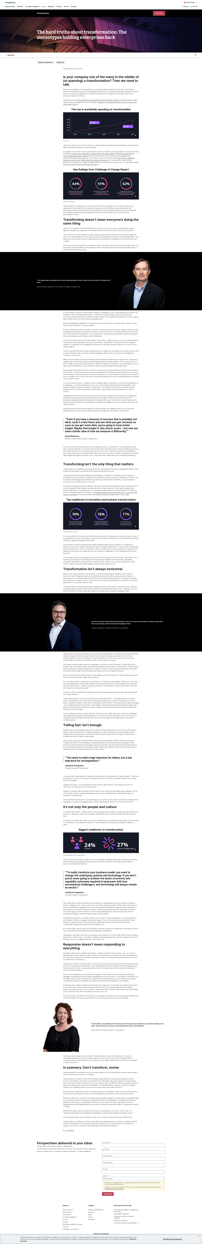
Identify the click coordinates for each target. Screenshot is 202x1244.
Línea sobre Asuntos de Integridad (125, 1223)
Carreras (65, 1226)
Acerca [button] (66, 6)
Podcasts (91, 1219)
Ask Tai (195, 6)
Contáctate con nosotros (71, 1229)
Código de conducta (120, 1220)
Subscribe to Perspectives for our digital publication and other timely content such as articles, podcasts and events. (134, 1183)
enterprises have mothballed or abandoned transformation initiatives (93, 154)
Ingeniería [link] (51, 6)
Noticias (65, 1222)
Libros (90, 1217)
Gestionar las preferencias (172, 1239)
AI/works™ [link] (20, 6)
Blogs (90, 1214)
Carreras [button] (59, 6)
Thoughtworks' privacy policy (114, 1189)
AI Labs (65, 1219)
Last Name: (105, 1149)
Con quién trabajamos (70, 1217)
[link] (159, 13)
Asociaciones (67, 1214)
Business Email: (107, 1156)
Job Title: (105, 1169)
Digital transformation (45, 62)
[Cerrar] (198, 1236)
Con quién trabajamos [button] (32, 6)
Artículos (91, 1212)
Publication (60, 62)
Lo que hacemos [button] (10, 6)
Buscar (186, 6)
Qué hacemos (67, 1212)
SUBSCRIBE (108, 1194)
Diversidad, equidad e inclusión (72, 1224)
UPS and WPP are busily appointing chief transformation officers (98, 100)
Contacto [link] (74, 6)
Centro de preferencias (95, 1210)
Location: (105, 1176)
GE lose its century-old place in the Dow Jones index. (80, 164)
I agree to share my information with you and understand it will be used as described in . (134, 1188)
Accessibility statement (121, 1214)
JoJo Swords (69, 1130)
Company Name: (107, 1162)
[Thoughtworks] (10, 2)
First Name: (106, 1142)
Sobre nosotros (68, 1210)
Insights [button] (43, 6)
